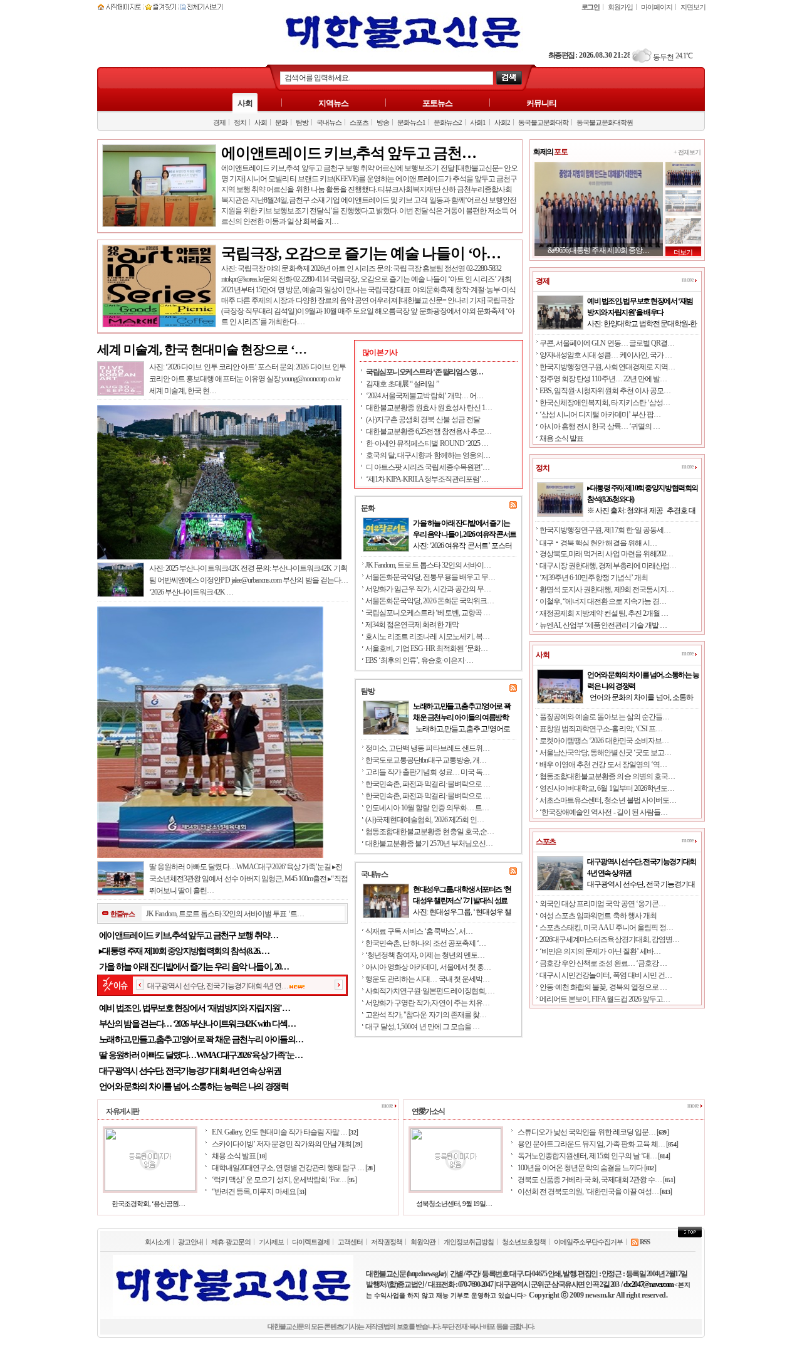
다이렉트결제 (311, 1242)
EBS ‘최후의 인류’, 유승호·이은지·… (419, 660)
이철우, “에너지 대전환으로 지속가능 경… (602, 601)
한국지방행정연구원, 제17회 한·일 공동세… (604, 530)
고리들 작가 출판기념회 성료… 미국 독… (427, 772)
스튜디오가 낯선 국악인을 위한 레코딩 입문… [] (593, 1132)
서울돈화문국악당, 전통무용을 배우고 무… (430, 577)
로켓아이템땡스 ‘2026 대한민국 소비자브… (604, 740)
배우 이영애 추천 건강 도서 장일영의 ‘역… (603, 764)
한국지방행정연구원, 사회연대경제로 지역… (607, 366)
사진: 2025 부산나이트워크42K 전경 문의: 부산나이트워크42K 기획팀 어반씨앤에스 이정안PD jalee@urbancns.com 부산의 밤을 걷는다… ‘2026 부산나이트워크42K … (248, 580)
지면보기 (693, 7)
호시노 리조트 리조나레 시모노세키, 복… (427, 636)
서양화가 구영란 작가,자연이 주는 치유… (427, 1002)
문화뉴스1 (411, 122)
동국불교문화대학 (543, 122)
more (688, 279)
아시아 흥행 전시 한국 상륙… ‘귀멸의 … (599, 426)
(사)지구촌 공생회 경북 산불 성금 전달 (423, 419)
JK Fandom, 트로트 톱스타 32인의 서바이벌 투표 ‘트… (224, 913)
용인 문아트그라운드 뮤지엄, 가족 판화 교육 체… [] (598, 1144)
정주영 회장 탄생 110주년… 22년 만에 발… (603, 378)
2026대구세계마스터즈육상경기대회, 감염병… (609, 939)
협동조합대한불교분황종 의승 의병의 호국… (607, 776)
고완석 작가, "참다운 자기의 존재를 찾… (425, 1014)
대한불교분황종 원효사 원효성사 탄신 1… (429, 407)
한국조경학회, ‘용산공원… (148, 1203)
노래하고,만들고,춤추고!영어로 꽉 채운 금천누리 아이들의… (201, 1039)
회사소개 (157, 1242)
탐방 (302, 122)
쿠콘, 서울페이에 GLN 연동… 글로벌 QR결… (606, 343)
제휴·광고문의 (231, 1242)
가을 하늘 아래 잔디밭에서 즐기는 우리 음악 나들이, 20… (194, 966)
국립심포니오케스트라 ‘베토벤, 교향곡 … (427, 612)
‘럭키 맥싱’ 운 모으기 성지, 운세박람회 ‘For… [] (284, 1179)
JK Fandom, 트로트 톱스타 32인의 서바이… (428, 565)
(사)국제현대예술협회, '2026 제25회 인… (424, 819)
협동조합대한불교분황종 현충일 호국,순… (429, 831)
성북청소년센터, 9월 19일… (454, 1203)
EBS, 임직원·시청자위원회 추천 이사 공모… (604, 390)
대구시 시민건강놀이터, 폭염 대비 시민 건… (605, 975)
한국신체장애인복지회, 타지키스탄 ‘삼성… (604, 402)
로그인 (590, 7)
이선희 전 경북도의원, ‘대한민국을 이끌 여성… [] (595, 1191)
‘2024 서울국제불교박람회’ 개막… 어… (424, 395)
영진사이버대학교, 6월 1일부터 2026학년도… (606, 788)
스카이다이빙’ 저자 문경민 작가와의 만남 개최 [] (287, 1144)
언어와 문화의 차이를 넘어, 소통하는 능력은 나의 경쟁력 (193, 1086)
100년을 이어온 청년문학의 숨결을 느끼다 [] (587, 1167)
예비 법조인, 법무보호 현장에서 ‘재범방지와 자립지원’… (194, 1008)
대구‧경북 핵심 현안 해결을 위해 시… (598, 543)
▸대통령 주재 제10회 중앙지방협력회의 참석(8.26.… (184, 951)
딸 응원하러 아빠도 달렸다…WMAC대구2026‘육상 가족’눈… (200, 1055)
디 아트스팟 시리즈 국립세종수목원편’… (427, 467)
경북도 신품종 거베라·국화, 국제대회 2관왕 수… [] (596, 1179)
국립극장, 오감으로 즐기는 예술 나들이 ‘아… (361, 253)
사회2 (502, 122)
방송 (383, 122)
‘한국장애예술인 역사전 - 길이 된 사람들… (603, 812)
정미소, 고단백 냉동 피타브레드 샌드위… (427, 748)
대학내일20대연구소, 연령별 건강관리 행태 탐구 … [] (293, 1167)
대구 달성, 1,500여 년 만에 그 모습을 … (422, 1026)
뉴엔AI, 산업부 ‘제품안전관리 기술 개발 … (603, 625)
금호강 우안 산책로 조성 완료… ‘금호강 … (603, 963)
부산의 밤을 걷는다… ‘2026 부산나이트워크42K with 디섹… (197, 1024)
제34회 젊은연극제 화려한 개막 (412, 624)
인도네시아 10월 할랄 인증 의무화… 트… (427, 807)
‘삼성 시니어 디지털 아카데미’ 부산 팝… (599, 414)
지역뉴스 (333, 103)
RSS (644, 1242)
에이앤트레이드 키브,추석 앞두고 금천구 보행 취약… (188, 935)
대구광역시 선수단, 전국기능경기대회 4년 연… (217, 985)
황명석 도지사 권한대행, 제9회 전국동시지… (606, 589)
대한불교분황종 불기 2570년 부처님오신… (428, 843)
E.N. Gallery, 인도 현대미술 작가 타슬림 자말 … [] (285, 1132)
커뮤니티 (541, 103)
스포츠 (359, 122)
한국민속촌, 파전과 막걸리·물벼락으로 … (427, 784)
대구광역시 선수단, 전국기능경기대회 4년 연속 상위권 (190, 1071)
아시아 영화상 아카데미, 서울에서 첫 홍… (428, 967)
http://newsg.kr (426, 1273)
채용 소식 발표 (561, 438)
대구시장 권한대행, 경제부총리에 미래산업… (607, 565)
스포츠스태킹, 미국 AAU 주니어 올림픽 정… (606, 927)
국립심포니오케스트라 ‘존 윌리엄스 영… (424, 372)
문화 (281, 122)
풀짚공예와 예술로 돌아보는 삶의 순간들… (604, 716)
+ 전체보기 (687, 152)
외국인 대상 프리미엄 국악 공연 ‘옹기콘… (602, 903)
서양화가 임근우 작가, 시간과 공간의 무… (428, 589)
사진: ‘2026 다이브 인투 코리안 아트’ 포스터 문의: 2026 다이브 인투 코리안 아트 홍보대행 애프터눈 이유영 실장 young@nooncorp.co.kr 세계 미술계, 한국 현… (247, 378)
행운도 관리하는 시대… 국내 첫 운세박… (427, 979)
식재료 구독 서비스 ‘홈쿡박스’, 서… (418, 931)
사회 (245, 103)
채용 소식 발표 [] (239, 1155)
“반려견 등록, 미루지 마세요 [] (259, 1191)
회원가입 (620, 7)
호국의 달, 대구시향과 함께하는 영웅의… (428, 455)
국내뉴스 (328, 122)
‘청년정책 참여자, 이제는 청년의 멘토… (424, 955)
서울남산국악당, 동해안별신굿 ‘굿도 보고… (605, 752)
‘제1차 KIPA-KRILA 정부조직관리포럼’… (427, 479)
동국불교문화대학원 (604, 122)
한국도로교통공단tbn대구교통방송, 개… (425, 760)
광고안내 (190, 1242)
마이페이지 (656, 7)
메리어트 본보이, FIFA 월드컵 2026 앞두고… (604, 999)
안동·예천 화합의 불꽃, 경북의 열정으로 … (603, 987)
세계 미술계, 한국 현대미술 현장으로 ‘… (201, 349)
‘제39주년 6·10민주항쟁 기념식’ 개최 (593, 577)
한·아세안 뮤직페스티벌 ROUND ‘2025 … (427, 443)
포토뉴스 (437, 103)
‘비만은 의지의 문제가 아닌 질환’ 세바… (599, 951)
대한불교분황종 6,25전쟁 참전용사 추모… (428, 431)
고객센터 (350, 1242)
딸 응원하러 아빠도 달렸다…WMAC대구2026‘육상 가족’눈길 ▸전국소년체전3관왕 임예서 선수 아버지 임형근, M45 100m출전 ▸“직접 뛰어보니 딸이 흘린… (248, 878)
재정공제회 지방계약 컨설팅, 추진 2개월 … (603, 613)
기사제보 (271, 1242)
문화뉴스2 (448, 122)
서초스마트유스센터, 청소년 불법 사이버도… (607, 800)
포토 (550, 151)
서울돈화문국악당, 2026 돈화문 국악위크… (429, 600)
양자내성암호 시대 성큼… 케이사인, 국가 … (605, 355)
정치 (240, 122)
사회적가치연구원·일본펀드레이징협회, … (429, 991)
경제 (219, 122)
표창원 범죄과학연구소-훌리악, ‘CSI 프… (600, 728)
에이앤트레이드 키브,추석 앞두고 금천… (348, 153)
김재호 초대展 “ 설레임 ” (402, 383)
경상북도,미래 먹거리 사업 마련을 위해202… (606, 553)
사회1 (478, 122)
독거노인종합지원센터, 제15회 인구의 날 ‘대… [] (594, 1155)
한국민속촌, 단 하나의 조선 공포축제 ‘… (425, 943)
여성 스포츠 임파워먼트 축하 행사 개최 (598, 915)
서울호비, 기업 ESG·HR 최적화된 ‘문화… (426, 648)
